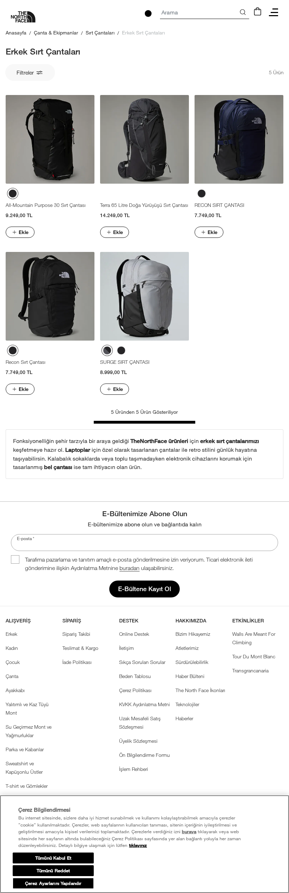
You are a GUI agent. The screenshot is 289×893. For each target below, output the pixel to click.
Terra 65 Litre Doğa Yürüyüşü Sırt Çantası (144, 205)
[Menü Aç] (273, 12)
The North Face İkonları (200, 690)
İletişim (126, 648)
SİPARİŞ (71, 620)
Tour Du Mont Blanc (253, 656)
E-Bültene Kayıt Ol (144, 589)
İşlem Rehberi (133, 769)
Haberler (184, 718)
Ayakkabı (15, 690)
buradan (129, 568)
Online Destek (134, 634)
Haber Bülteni (190, 676)
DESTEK (129, 620)
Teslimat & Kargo (80, 648)
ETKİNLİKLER (248, 620)
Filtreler (25, 72)
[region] (144, 844)
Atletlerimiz (187, 648)
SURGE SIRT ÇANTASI (124, 362)
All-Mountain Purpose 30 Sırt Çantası (46, 205)
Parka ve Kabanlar (25, 749)
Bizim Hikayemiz (193, 634)
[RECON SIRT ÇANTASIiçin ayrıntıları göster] (239, 139)
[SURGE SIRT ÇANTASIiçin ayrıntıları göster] (144, 296)
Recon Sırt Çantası (25, 362)
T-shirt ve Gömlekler (27, 786)
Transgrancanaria (250, 670)
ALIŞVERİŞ (18, 620)
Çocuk (13, 662)
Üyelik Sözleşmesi (138, 741)
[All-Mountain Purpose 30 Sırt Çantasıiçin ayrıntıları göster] (50, 139)
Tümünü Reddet (53, 870)
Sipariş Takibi (76, 634)
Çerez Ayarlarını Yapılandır (53, 883)
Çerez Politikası (135, 690)
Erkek (11, 634)
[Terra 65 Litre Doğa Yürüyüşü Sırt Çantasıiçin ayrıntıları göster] (144, 139)
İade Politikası (77, 662)
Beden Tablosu (135, 676)
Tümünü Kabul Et (53, 858)
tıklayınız (138, 845)
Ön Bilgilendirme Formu (144, 755)
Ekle (24, 232)
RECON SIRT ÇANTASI (219, 205)
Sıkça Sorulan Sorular (142, 662)
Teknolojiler (187, 704)
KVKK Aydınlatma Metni (144, 704)
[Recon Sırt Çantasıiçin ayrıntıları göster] (50, 296)
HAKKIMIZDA (191, 620)
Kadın (12, 648)
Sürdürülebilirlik (192, 662)
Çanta (12, 676)
